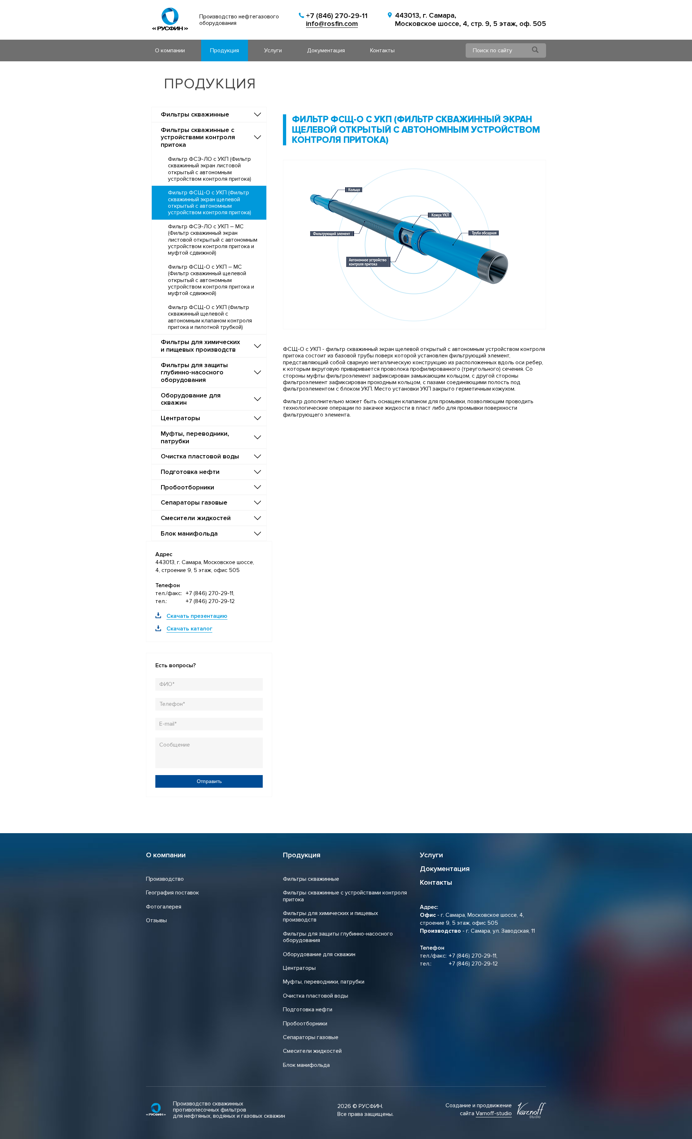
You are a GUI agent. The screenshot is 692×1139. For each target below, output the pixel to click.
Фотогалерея (163, 906)
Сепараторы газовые (310, 1037)
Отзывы (156, 920)
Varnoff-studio (494, 1113)
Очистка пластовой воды (315, 995)
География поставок (172, 892)
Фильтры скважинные (311, 879)
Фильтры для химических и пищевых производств (330, 916)
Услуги (273, 50)
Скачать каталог (189, 628)
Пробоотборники (305, 1023)
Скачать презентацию (197, 616)
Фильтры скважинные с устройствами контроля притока (345, 896)
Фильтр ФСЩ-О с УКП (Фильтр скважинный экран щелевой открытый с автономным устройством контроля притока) (209, 202)
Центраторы (299, 968)
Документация (326, 50)
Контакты (382, 50)
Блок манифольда (306, 1065)
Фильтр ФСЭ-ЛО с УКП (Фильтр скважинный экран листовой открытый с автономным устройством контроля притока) (209, 168)
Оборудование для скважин (319, 954)
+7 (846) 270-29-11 (337, 16)
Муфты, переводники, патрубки (323, 981)
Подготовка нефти (307, 1009)
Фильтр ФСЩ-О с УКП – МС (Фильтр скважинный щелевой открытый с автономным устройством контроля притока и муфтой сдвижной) (211, 280)
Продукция (224, 50)
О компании (170, 50)
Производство (165, 879)
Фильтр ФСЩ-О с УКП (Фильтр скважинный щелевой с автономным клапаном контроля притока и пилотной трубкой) (210, 317)
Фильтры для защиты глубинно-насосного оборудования (338, 937)
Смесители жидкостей (312, 1051)
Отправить (209, 781)
